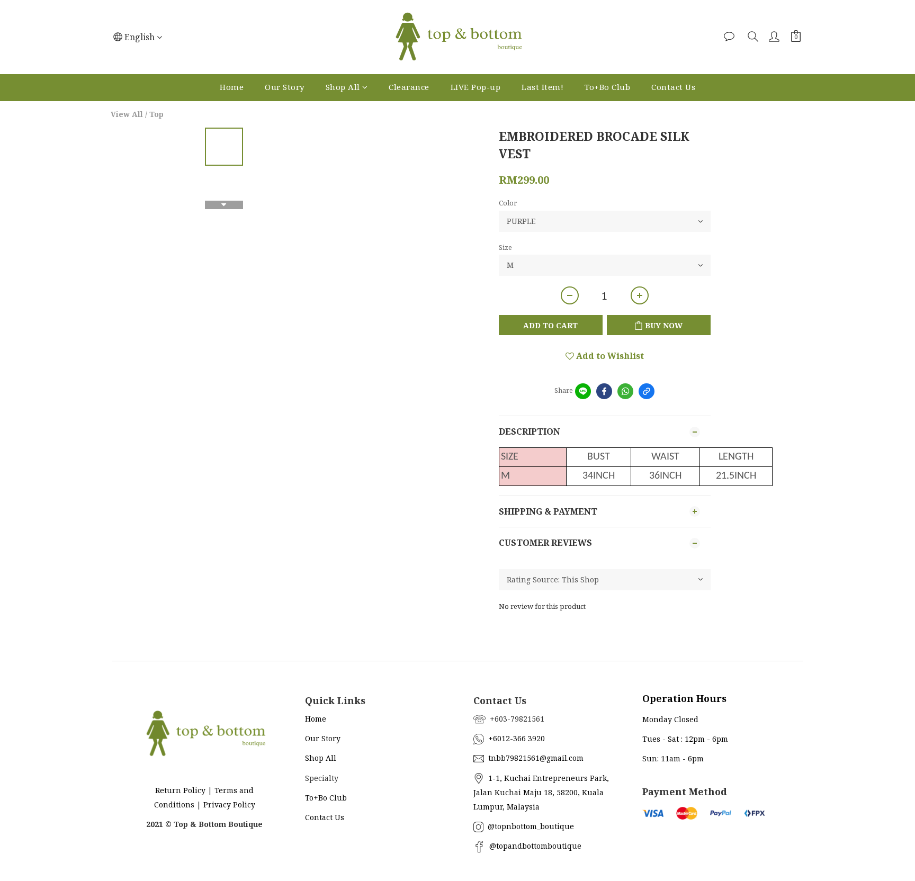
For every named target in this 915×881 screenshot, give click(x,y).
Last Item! (542, 87)
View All (127, 114)
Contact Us (673, 87)
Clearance (409, 87)
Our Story (284, 87)
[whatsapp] (625, 391)
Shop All (343, 87)
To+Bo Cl (321, 798)
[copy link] (646, 391)
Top (156, 114)
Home (232, 87)
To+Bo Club (607, 87)
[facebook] (604, 391)
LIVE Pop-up (476, 87)
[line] (583, 391)
